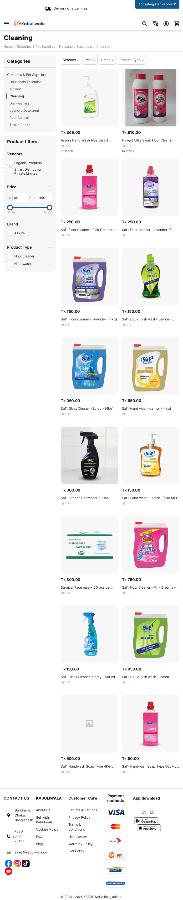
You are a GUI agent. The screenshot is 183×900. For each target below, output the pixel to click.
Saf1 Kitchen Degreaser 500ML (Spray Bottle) (85, 498)
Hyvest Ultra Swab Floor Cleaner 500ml (147, 140)
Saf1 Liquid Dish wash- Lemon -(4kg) (146, 677)
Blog (39, 844)
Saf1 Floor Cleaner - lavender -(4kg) (89, 319)
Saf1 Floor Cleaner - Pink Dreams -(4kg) (149, 588)
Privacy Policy (79, 817)
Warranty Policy (80, 844)
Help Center (77, 837)
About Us (43, 810)
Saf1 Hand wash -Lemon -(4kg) (146, 408)
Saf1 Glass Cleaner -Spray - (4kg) (87, 408)
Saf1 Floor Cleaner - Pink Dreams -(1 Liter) (89, 230)
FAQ (39, 837)
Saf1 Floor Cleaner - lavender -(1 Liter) (147, 230)
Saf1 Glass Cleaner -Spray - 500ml (88, 677)
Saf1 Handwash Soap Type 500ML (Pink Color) (149, 766)
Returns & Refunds (82, 810)
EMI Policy (76, 851)
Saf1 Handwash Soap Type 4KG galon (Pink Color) (89, 766)
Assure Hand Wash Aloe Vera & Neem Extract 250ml (84, 140)
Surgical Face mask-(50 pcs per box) (86, 588)
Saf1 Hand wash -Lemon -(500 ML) (149, 498)
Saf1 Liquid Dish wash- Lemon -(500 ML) (150, 319)
